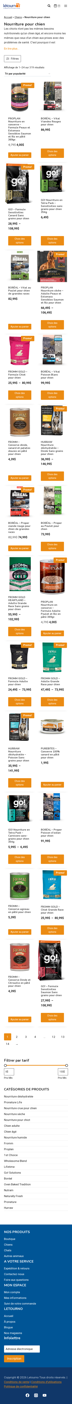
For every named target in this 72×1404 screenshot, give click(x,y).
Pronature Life (13, 1102)
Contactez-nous (14, 1274)
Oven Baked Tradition (17, 1184)
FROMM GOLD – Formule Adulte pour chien (18, 681)
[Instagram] (36, 1395)
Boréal (8, 1178)
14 (7, 1044)
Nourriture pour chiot (17, 1120)
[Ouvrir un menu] (65, 5)
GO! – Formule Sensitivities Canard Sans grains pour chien (18, 214)
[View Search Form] (49, 6)
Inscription (14, 1358)
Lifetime (9, 1166)
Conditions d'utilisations (46, 1382)
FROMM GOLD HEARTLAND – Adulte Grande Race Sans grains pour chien (18, 603)
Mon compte (12, 1292)
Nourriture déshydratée (18, 1096)
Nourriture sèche (14, 1114)
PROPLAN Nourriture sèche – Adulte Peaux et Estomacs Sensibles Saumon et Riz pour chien (52, 295)
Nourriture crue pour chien (20, 1108)
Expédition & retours (16, 1268)
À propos (9, 1321)
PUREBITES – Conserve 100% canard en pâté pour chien (50, 753)
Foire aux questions (16, 1279)
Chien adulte (12, 1125)
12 (53, 1037)
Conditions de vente (16, 1382)
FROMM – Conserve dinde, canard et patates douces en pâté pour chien (19, 448)
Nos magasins (13, 1333)
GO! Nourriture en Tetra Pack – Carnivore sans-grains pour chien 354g (19, 835)
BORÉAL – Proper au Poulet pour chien (51, 526)
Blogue (8, 1327)
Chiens (18, 17)
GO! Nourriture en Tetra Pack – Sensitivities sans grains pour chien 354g (51, 206)
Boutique (9, 1239)
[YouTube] (44, 1395)
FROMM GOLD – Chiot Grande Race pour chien (52, 909)
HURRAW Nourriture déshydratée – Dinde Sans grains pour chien (52, 448)
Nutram (8, 1190)
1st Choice (11, 1155)
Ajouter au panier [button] (20, 155)
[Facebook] (27, 1395)
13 (62, 1037)
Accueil (8, 17)
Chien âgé (10, 1131)
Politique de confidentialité (21, 1386)
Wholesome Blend (15, 1161)
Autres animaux (14, 1256)
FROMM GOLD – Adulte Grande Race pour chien (50, 681)
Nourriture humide (15, 1137)
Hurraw (8, 1207)
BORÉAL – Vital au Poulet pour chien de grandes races (19, 290)
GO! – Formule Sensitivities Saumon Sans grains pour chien (51, 991)
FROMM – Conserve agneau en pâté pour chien (19, 909)
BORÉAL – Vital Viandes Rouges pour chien (51, 121)
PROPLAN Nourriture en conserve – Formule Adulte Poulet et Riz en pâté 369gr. (51, 609)
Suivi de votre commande (20, 1303)
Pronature (10, 1202)
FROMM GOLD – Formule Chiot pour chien (17, 374)
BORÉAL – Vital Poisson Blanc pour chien (50, 374)
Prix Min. (8, 1077)
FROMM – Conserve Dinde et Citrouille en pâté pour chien (19, 981)
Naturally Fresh (13, 1196)
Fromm (8, 1143)
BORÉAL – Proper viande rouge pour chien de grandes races (19, 527)
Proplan (9, 1149)
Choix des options (52, 153)
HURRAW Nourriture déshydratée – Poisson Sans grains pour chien (18, 754)
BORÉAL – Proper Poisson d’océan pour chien (51, 832)
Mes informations (15, 1298)
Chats (7, 1250)
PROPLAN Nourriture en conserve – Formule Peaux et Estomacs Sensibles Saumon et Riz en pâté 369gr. (19, 129)
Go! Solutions (12, 1172)
